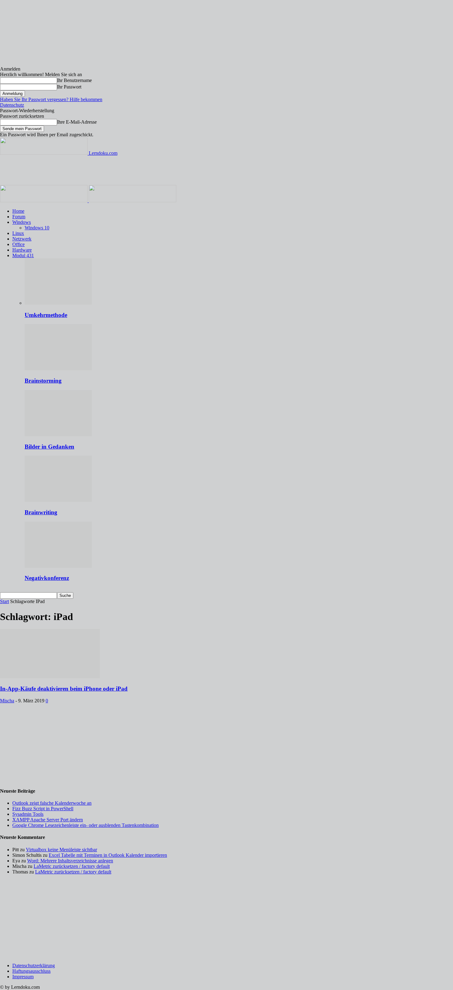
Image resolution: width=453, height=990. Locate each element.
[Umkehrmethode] (58, 303)
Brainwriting (41, 512)
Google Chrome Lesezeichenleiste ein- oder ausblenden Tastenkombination (85, 825)
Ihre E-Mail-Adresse (77, 122)
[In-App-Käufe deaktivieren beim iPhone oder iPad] (50, 676)
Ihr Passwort (69, 86)
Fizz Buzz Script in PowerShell (42, 808)
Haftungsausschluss (31, 971)
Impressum (23, 976)
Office (18, 244)
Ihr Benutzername (74, 80)
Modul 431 (23, 255)
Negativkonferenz (47, 578)
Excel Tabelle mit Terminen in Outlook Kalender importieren (108, 855)
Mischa (7, 700)
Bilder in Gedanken (49, 446)
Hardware (22, 250)
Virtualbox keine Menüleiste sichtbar (61, 849)
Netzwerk (21, 238)
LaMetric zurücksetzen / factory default (72, 866)
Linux (18, 233)
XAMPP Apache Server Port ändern (47, 819)
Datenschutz (12, 105)
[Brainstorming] (58, 368)
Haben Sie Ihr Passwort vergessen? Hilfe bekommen (51, 99)
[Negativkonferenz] (58, 566)
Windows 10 (37, 227)
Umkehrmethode (46, 315)
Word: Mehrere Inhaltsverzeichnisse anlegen (70, 860)
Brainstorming (43, 380)
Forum (18, 216)
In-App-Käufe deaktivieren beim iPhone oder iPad (64, 688)
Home (18, 211)
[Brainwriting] (58, 500)
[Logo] (44, 200)
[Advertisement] (112, 170)
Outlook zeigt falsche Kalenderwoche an (52, 803)
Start (4, 601)
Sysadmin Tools (27, 814)
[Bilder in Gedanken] (58, 434)
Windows (21, 222)
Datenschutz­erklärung (33, 965)
